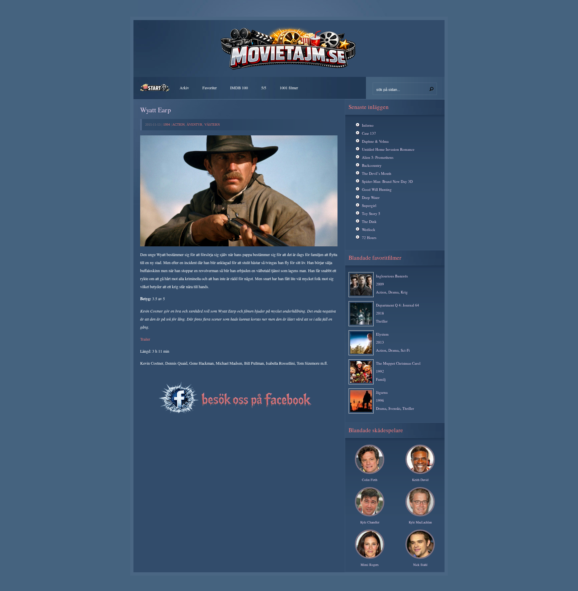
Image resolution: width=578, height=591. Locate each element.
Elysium (382, 334)
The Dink (369, 221)
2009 (380, 283)
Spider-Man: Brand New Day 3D (387, 181)
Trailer (145, 339)
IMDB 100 (239, 87)
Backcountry (372, 165)
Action (178, 124)
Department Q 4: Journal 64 (397, 305)
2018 (380, 313)
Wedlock (368, 229)
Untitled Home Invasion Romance (388, 149)
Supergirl (369, 205)
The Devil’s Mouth (376, 173)
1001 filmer (289, 87)
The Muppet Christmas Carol (398, 363)
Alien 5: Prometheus (377, 157)
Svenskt (394, 408)
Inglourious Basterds (392, 275)
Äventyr (194, 124)
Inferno (368, 125)
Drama (393, 291)
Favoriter (209, 87)
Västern (212, 124)
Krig (404, 291)
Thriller (382, 321)
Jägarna (382, 392)
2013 (380, 342)
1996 (380, 400)
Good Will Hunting (377, 189)
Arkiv (184, 87)
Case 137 (369, 133)
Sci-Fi (405, 350)
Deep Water (371, 197)
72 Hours (369, 237)
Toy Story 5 (371, 213)
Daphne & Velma (375, 141)
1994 (166, 124)
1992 (380, 371)
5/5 (263, 87)
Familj (381, 379)
